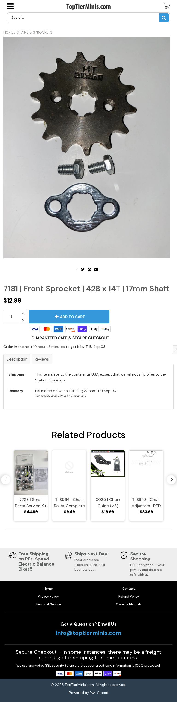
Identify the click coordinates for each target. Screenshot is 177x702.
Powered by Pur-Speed (88, 692)
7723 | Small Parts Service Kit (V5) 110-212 (31, 503)
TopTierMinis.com (79, 684)
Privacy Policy (48, 596)
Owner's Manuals (129, 604)
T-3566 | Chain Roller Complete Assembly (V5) (69, 503)
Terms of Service (48, 604)
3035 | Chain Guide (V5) (108, 502)
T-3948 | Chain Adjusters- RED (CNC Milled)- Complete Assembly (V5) (146, 503)
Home (8, 32)
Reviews (42, 359)
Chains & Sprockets (34, 32)
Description (16, 359)
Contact (128, 588)
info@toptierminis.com (88, 633)
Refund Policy (128, 596)
